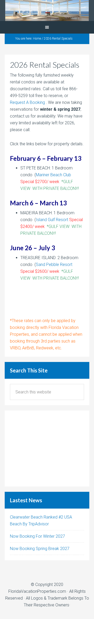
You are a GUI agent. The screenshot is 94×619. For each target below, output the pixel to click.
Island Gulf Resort (52, 219)
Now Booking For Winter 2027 (37, 536)
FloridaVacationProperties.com (37, 591)
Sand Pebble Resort (54, 264)
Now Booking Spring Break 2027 (39, 548)
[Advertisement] (47, 448)
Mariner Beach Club (53, 174)
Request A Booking (27, 102)
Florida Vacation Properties (47, 10)
